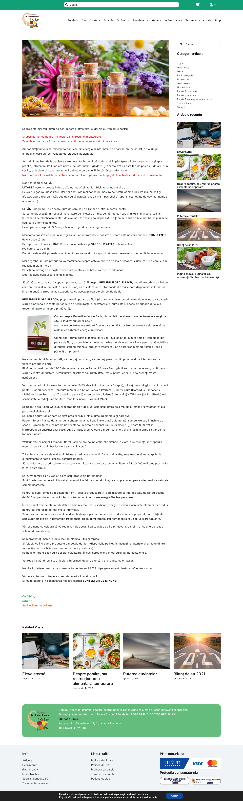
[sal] (206, 778)
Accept (174, 795)
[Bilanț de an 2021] (199, 229)
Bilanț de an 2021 (187, 245)
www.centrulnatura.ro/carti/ (79, 325)
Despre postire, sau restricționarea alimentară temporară (198, 185)
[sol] (174, 778)
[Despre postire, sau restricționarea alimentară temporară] (199, 167)
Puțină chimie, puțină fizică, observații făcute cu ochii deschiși (198, 275)
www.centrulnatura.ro (144, 316)
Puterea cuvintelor (188, 216)
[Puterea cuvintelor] (199, 200)
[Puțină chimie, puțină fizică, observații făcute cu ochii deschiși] (199, 258)
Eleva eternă (184, 151)
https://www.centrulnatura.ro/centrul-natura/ (125, 568)
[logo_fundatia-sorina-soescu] (30, 14)
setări (154, 797)
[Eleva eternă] (199, 135)
